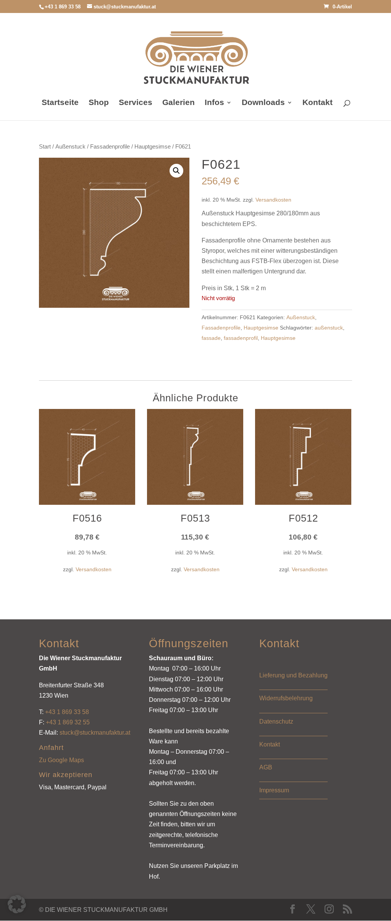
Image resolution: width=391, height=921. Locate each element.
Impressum (274, 790)
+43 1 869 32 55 (68, 722)
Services (135, 103)
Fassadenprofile (110, 147)
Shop (99, 103)
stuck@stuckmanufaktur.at (95, 732)
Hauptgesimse (152, 147)
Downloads (263, 103)
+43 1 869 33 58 (67, 712)
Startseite (60, 103)
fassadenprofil (241, 338)
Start (45, 147)
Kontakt (317, 103)
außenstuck (329, 328)
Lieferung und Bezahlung (293, 675)
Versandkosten (273, 200)
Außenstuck (70, 147)
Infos (214, 103)
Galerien (178, 103)
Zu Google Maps (61, 760)
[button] (176, 171)
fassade (211, 338)
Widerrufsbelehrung (286, 698)
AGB (265, 767)
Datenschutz (276, 721)
